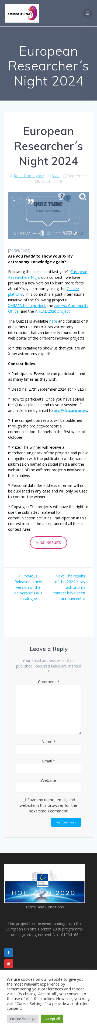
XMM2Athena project (26, 305)
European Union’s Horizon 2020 (33, 929)
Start (56, 175)
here (53, 321)
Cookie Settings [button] (22, 1018)
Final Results (48, 542)
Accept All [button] (52, 1018)
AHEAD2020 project (52, 311)
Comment (48, 681)
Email (48, 761)
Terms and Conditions (44, 906)
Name (48, 741)
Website (48, 780)
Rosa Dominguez (29, 175)
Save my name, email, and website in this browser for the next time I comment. (48, 805)
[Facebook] (8, 952)
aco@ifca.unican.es (70, 410)
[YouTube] (8, 963)
